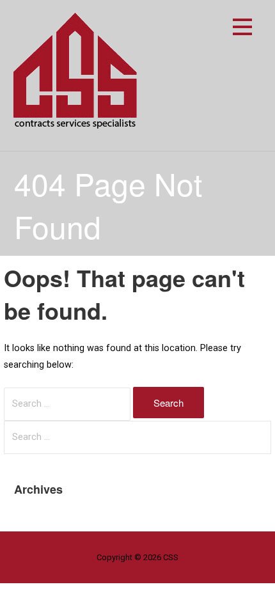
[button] (242, 29)
